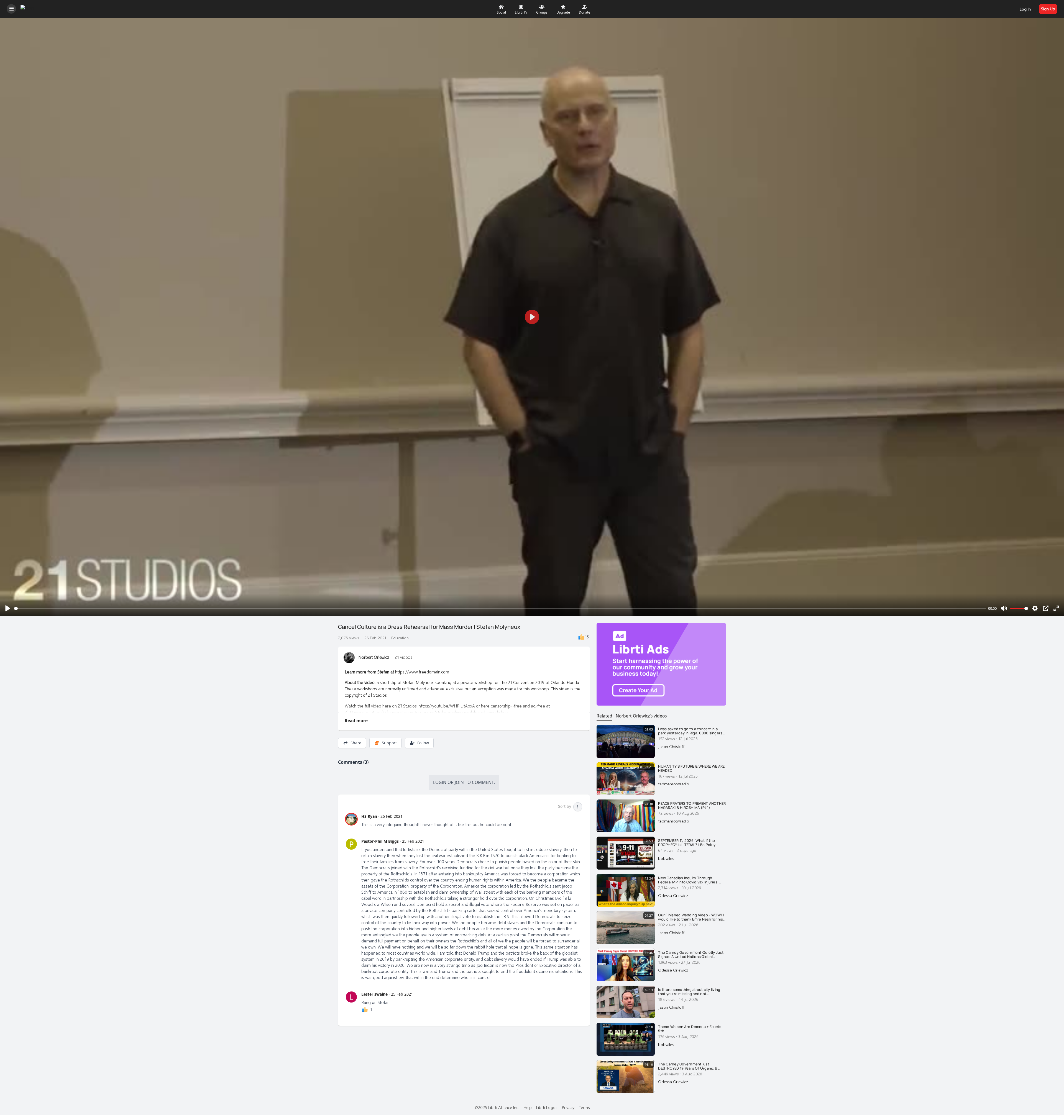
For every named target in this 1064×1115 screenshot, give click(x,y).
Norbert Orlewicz (374, 657)
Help (527, 1107)
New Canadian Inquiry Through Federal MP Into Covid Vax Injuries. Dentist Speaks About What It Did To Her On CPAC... (690, 880)
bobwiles (666, 858)
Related (604, 716)
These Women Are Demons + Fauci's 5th (689, 1029)
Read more (356, 720)
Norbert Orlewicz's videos (641, 716)
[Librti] (29, 8)
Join (459, 782)
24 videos (403, 657)
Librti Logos (546, 1107)
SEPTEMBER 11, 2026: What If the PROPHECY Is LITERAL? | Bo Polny (686, 843)
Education (400, 637)
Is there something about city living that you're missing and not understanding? (689, 992)
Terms (584, 1107)
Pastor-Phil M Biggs (380, 841)
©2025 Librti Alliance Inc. (496, 1107)
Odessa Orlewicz (673, 895)
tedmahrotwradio (673, 783)
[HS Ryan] (351, 819)
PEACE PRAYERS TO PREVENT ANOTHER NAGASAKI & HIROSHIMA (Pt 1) (692, 805)
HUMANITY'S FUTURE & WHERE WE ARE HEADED (691, 768)
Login (439, 782)
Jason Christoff (671, 746)
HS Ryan (369, 816)
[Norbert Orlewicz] (349, 657)
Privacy (568, 1107)
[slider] (500, 608)
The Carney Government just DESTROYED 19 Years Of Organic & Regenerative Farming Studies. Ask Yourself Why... (689, 1066)
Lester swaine (374, 994)
